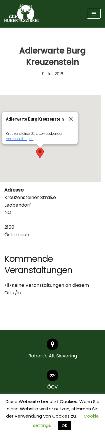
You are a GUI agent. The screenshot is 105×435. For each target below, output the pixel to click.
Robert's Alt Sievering (52, 355)
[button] (40, 153)
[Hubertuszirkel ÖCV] (21, 14)
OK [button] (64, 425)
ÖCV (52, 387)
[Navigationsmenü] (94, 14)
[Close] (71, 119)
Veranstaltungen (20, 139)
